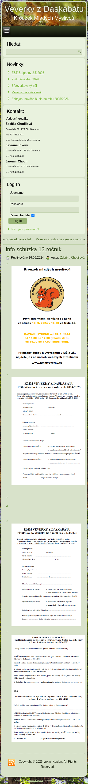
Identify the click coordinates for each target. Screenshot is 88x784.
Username (16, 192)
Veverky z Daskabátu (44, 9)
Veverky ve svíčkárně (26, 92)
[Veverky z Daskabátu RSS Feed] (11, 763)
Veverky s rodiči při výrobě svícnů (59, 239)
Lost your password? (25, 229)
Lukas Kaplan (35, 780)
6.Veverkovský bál (18, 239)
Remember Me (20, 215)
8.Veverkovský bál (24, 85)
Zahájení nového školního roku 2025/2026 (40, 99)
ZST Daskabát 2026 (25, 79)
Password (16, 204)
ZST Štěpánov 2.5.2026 (28, 73)
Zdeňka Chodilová (72, 257)
